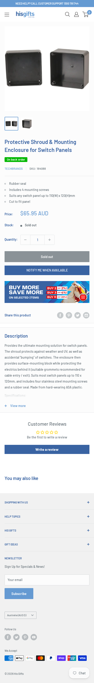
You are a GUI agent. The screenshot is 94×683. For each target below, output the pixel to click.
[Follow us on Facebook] (8, 637)
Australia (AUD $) (16, 615)
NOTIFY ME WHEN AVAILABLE (47, 270)
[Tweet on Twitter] (77, 315)
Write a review (47, 449)
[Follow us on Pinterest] (25, 637)
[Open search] (67, 14)
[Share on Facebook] (60, 315)
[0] (86, 14)
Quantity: (11, 239)
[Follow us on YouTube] (34, 637)
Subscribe (18, 594)
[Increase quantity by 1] (49, 240)
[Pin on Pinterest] (69, 315)
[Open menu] (7, 14)
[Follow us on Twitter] (16, 637)
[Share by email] (86, 315)
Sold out (47, 257)
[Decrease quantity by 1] (25, 240)
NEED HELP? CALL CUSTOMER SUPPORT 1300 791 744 (47, 3)
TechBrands (14, 168)
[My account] (76, 14)
